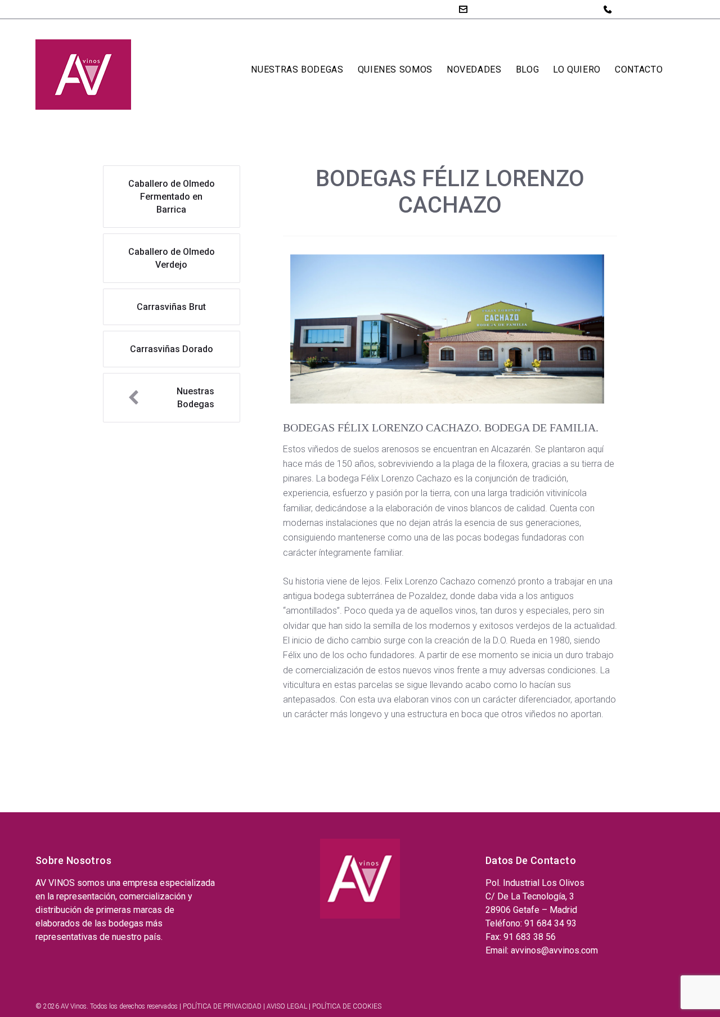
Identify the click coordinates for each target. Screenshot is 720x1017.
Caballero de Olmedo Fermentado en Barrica (171, 196)
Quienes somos (395, 69)
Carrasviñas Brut (171, 307)
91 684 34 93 (643, 9)
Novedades (474, 69)
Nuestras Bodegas (297, 69)
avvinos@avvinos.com (517, 8)
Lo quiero (577, 69)
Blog (527, 69)
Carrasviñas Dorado (171, 349)
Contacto (639, 69)
